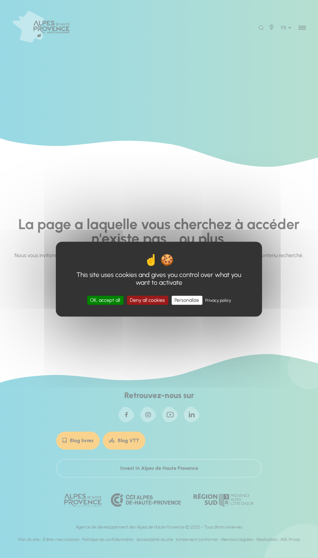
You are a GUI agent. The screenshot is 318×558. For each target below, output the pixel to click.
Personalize (187, 300)
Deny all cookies (147, 300)
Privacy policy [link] (218, 300)
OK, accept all (105, 300)
